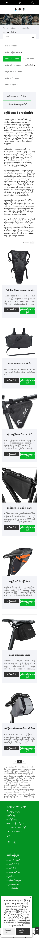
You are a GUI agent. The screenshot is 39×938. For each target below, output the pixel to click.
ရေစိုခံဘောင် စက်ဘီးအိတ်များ (19, 508)
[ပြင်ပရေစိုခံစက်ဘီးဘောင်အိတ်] (19, 411)
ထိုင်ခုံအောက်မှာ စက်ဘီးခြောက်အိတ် (19, 728)
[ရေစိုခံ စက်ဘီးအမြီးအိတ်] (19, 558)
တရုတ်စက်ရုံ (10, 815)
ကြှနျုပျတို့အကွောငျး (13, 811)
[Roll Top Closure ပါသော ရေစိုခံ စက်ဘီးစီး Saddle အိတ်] (19, 267)
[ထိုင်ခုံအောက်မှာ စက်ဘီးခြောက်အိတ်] (19, 705)
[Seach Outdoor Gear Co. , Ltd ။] (19, 9)
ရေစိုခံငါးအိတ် (11, 868)
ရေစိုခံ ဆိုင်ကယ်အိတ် (13, 872)
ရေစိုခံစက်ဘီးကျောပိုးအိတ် (17, 104)
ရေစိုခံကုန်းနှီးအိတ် (12, 888)
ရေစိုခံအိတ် (10, 876)
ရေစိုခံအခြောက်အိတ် (13, 860)
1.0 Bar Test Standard (14, 831)
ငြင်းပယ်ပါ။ (8, 931)
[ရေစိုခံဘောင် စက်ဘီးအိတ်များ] (19, 485)
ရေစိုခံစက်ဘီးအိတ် (23, 28)
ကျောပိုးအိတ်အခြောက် (13, 880)
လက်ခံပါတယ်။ (21, 931)
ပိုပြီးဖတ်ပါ (11, 309)
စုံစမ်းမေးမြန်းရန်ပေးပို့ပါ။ (27, 310)
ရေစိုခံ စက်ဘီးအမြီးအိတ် (19, 581)
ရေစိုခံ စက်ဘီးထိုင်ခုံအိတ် (19, 655)
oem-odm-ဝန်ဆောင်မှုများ (15, 823)
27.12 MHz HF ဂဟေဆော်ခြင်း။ (16, 827)
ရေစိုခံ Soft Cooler (12, 884)
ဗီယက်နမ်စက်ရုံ (11, 819)
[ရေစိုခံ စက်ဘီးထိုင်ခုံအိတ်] (19, 632)
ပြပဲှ (8, 835)
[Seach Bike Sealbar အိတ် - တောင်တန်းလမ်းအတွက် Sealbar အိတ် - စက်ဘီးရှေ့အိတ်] (19, 340)
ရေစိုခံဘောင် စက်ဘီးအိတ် (16, 96)
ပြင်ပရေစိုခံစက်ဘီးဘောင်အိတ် (19, 434)
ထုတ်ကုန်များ (11, 28)
